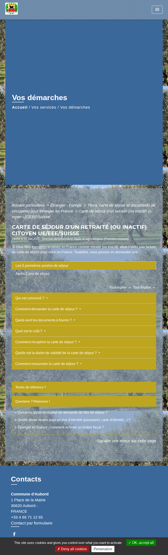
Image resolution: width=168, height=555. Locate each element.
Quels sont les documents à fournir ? (44, 320)
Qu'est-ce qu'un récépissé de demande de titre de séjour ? (62, 412)
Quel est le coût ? (29, 331)
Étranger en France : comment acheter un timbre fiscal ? (61, 427)
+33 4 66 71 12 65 (27, 517)
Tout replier (120, 287)
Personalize (103, 549)
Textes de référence (29, 387)
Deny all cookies (73, 549)
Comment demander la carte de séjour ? (46, 309)
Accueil (20, 107)
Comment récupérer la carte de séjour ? (46, 342)
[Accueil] (21, 10)
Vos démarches (75, 107)
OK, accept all (142, 543)
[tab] (84, 265)
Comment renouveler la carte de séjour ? (47, 364)
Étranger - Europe (66, 205)
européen (39, 247)
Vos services (44, 107)
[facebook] (16, 534)
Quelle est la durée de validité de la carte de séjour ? (56, 353)
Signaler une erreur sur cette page (126, 441)
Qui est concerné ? (30, 298)
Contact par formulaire (31, 523)
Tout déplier (144, 287)
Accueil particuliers (29, 205)
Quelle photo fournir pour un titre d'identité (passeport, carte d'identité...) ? (74, 420)
